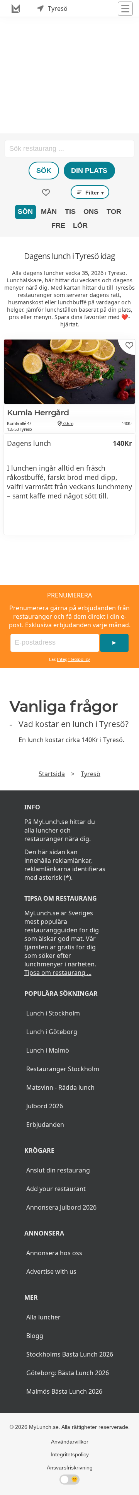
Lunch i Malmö (47, 1050)
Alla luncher (43, 1317)
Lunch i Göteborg (51, 1031)
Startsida (52, 774)
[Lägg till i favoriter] (129, 345)
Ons (90, 211)
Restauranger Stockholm (62, 1069)
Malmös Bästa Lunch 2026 (64, 1391)
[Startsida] (16, 8)
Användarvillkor (69, 1442)
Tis (70, 211)
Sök (43, 170)
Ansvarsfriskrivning (70, 1467)
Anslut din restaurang (58, 1170)
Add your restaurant (56, 1188)
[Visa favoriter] (46, 192)
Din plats (89, 170)
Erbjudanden (45, 1124)
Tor (114, 211)
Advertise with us (51, 1271)
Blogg (34, 1335)
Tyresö (90, 774)
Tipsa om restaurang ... (58, 972)
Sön (25, 211)
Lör (80, 225)
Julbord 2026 (44, 1106)
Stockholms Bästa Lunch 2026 (69, 1354)
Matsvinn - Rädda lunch (60, 1087)
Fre (58, 225)
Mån (49, 211)
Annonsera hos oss (54, 1253)
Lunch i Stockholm (53, 1013)
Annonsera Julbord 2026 (61, 1207)
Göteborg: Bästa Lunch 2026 (67, 1373)
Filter (94, 192)
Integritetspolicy (73, 659)
